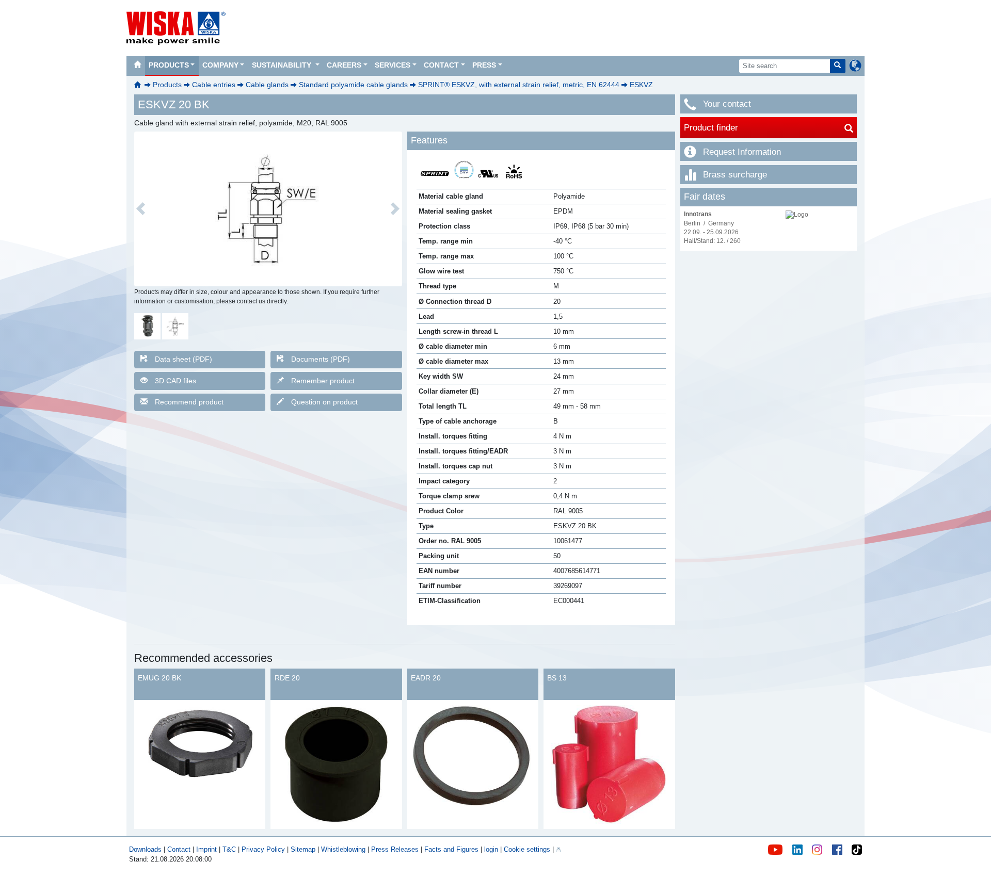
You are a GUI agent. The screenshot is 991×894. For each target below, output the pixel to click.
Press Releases (395, 849)
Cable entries (213, 84)
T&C (229, 849)
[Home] (137, 66)
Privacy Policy (263, 849)
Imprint (206, 849)
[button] (141, 209)
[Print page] (558, 849)
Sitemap (303, 849)
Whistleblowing (344, 849)
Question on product (324, 402)
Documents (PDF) (320, 359)
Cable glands (267, 84)
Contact (441, 65)
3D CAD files (175, 381)
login (491, 849)
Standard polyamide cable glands (353, 84)
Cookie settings (527, 849)
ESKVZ (641, 84)
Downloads (145, 849)
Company (220, 65)
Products (169, 65)
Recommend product (189, 402)
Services (392, 65)
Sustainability (282, 65)
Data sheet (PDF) (183, 359)
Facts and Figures (451, 849)
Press (484, 65)
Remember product (323, 381)
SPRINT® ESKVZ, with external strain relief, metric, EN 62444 (518, 84)
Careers (344, 65)
